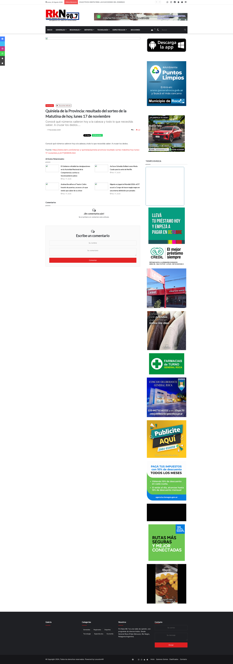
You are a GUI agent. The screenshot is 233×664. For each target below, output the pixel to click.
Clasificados (173, 659)
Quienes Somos (162, 659)
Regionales (75, 30)
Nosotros (122, 622)
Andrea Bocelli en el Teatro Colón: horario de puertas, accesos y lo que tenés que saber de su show (74, 187)
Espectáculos (119, 30)
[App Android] (2, 58)
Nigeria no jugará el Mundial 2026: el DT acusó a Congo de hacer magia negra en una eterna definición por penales (125, 187)
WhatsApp (97, 135)
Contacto (158, 622)
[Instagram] (2, 48)
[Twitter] (2, 43)
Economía (110, 634)
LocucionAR (99, 659)
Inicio (49, 30)
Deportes (88, 30)
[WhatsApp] (2, 53)
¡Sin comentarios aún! (94, 213)
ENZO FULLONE (85, 2)
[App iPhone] (2, 63)
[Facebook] (2, 38)
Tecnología (102, 30)
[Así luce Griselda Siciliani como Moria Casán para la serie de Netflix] (101, 168)
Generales (60, 30)
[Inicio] (62, 15)
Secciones (135, 30)
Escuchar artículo (64, 105)
